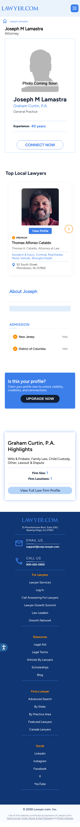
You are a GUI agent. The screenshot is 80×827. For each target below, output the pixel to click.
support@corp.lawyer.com (42, 546)
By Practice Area (40, 714)
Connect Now (40, 145)
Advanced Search (40, 699)
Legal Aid (40, 644)
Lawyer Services (40, 582)
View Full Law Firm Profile (40, 490)
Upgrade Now (40, 399)
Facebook (40, 768)
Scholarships (40, 667)
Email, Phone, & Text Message (37, 818)
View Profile (40, 231)
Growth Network (40, 620)
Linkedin (40, 753)
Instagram (40, 761)
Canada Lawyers (40, 729)
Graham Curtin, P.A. (30, 105)
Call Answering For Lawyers (40, 597)
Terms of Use (13, 818)
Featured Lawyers (40, 722)
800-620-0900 (35, 564)
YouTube (40, 784)
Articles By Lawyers (40, 659)
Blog (40, 675)
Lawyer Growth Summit (40, 605)
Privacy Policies (65, 818)
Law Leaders (40, 613)
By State (40, 706)
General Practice (25, 111)
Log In (40, 590)
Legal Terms (40, 652)
